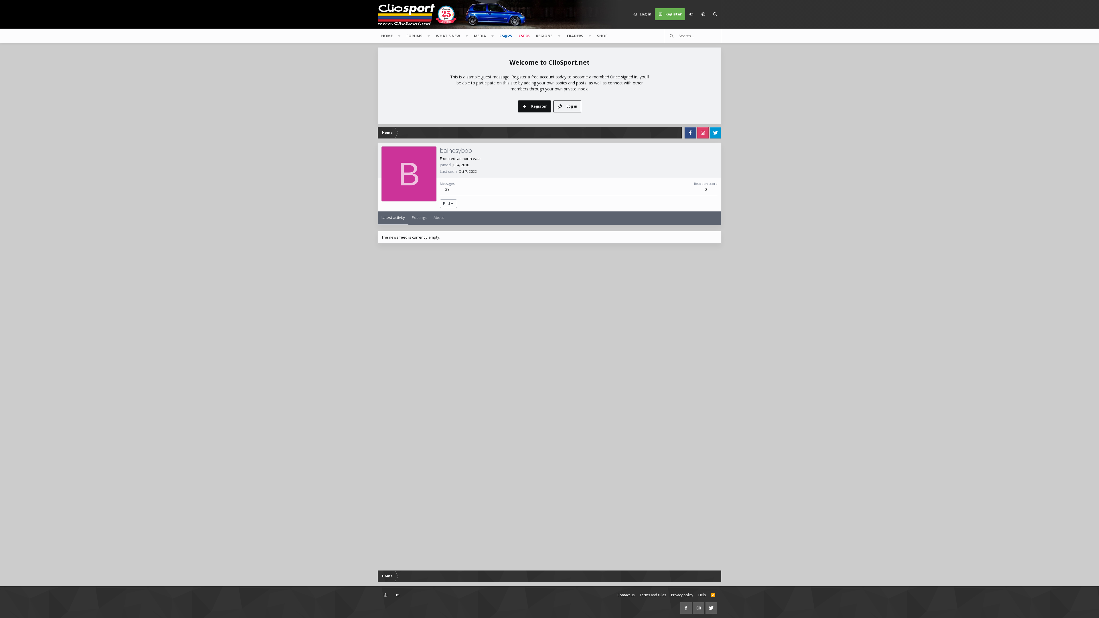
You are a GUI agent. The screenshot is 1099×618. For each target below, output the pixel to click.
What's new (448, 35)
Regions (544, 35)
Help (702, 595)
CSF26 (524, 35)
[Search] (715, 14)
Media (480, 35)
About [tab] (439, 217)
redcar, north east (465, 158)
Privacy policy (682, 595)
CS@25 (505, 35)
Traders (574, 35)
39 (447, 189)
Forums (414, 35)
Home (387, 35)
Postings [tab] (419, 217)
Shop (602, 35)
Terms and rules (653, 595)
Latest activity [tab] (393, 217)
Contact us (626, 595)
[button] (703, 14)
